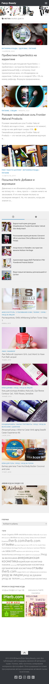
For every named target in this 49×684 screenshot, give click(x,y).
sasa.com (11, 550)
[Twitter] (20, 677)
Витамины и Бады (9, 48)
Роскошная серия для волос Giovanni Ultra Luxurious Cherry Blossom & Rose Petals (29, 238)
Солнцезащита (35, 554)
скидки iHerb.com (23, 572)
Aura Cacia (43, 534)
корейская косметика (30, 561)
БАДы (19, 555)
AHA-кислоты (20, 534)
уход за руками (32, 575)
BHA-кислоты (6, 537)
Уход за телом (27, 463)
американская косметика (20, 559)
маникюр (13, 565)
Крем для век (7, 388)
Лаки (4, 351)
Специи (13, 111)
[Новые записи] (13, 217)
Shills (37, 551)
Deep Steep (29, 537)
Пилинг (36, 312)
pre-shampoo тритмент (32, 548)
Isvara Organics (21, 545)
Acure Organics (8, 534)
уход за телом (11, 578)
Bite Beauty (21, 537)
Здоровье (23, 48)
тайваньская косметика (38, 572)
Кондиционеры (8, 424)
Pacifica (20, 548)
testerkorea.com (9, 554)
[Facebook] (16, 677)
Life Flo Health (37, 545)
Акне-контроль (8, 312)
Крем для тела (8, 463)
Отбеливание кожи (24, 312)
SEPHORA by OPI (31, 551)
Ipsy (15, 545)
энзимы (22, 579)
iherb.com (16, 541)
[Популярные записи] (35, 217)
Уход (16, 388)
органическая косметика (16, 568)
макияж (6, 564)
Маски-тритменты (24, 424)
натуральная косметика (30, 564)
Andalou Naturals (33, 535)
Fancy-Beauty (9, 3)
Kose (27, 545)
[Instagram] (24, 677)
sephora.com (20, 551)
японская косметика (36, 578)
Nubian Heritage (12, 548)
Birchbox (14, 538)
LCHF (30, 545)
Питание (32, 48)
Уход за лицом (8, 315)
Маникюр (11, 351)
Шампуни (16, 427)
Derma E (37, 537)
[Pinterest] (28, 677)
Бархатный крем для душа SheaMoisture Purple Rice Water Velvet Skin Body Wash (29, 226)
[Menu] (46, 3)
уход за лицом (12, 575)
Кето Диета (26, 555)
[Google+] (33, 677)
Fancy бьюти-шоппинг (12, 170)
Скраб (43, 312)
